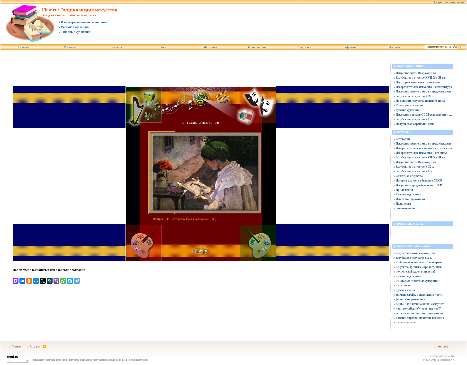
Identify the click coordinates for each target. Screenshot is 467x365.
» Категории (402, 139)
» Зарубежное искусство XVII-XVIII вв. (420, 77)
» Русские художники (407, 110)
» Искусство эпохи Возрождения (415, 73)
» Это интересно (404, 208)
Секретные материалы (449, 2)
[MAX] (15, 281)
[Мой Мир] (36, 281)
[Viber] (56, 281)
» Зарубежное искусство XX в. (413, 119)
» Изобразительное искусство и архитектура (423, 87)
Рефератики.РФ (446, 359)
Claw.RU (449, 356)
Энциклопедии (257, 47)
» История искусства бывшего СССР (418, 180)
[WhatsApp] (63, 281)
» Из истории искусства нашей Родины (419, 101)
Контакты (443, 346)
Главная (23, 47)
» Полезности (402, 203)
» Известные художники (409, 199)
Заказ (163, 47)
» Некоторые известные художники (417, 82)
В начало (70, 47)
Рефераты (349, 47)
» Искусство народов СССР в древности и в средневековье (423, 114)
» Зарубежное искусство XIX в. (414, 96)
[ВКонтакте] (22, 281)
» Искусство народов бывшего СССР (418, 185)
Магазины (210, 47)
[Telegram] (77, 281)
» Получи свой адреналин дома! (414, 124)
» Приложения (403, 190)
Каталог (116, 47)
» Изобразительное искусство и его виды (420, 153)
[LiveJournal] (50, 281)
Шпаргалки (303, 47)
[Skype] (70, 281)
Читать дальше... (407, 322)
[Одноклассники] (29, 281)
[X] (43, 281)
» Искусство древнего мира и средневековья (422, 91)
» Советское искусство (408, 105)
